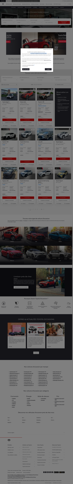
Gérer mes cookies (26, 69)
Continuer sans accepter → (48, 49)
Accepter (48, 69)
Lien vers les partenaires (25, 66)
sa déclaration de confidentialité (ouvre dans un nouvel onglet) (38, 53)
